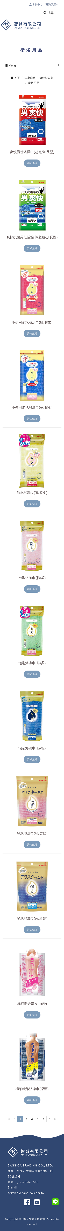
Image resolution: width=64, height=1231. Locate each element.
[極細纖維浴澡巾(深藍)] (32, 1057)
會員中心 (37, 4)
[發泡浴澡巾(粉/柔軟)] (32, 801)
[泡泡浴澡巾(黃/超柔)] (32, 461)
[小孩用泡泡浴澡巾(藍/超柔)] (32, 375)
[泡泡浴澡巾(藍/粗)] (32, 716)
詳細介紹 (32, 163)
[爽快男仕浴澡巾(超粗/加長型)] (32, 120)
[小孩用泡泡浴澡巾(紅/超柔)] (32, 290)
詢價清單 (54, 4)
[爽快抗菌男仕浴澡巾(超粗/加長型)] (32, 205)
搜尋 (50, 13)
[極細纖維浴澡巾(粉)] (32, 972)
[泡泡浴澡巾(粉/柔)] (32, 546)
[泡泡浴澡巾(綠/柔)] (32, 631)
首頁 (16, 77)
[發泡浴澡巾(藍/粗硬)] (32, 886)
